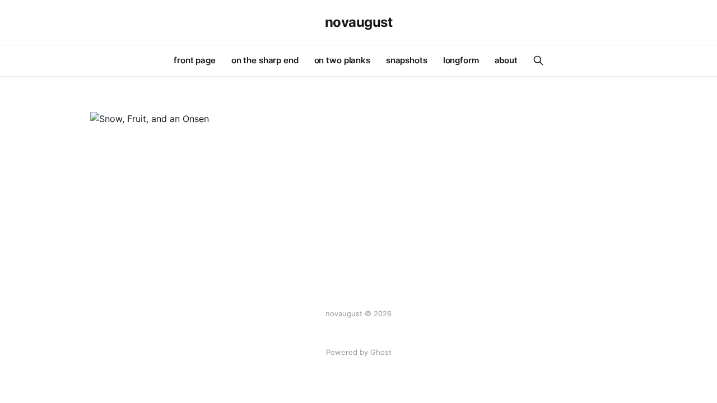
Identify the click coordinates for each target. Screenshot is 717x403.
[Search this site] (538, 60)
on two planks (342, 60)
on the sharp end (265, 60)
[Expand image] (240, 109)
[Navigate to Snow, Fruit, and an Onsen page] (173, 119)
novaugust (359, 22)
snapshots (406, 60)
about (506, 60)
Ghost (381, 352)
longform (461, 60)
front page (195, 60)
